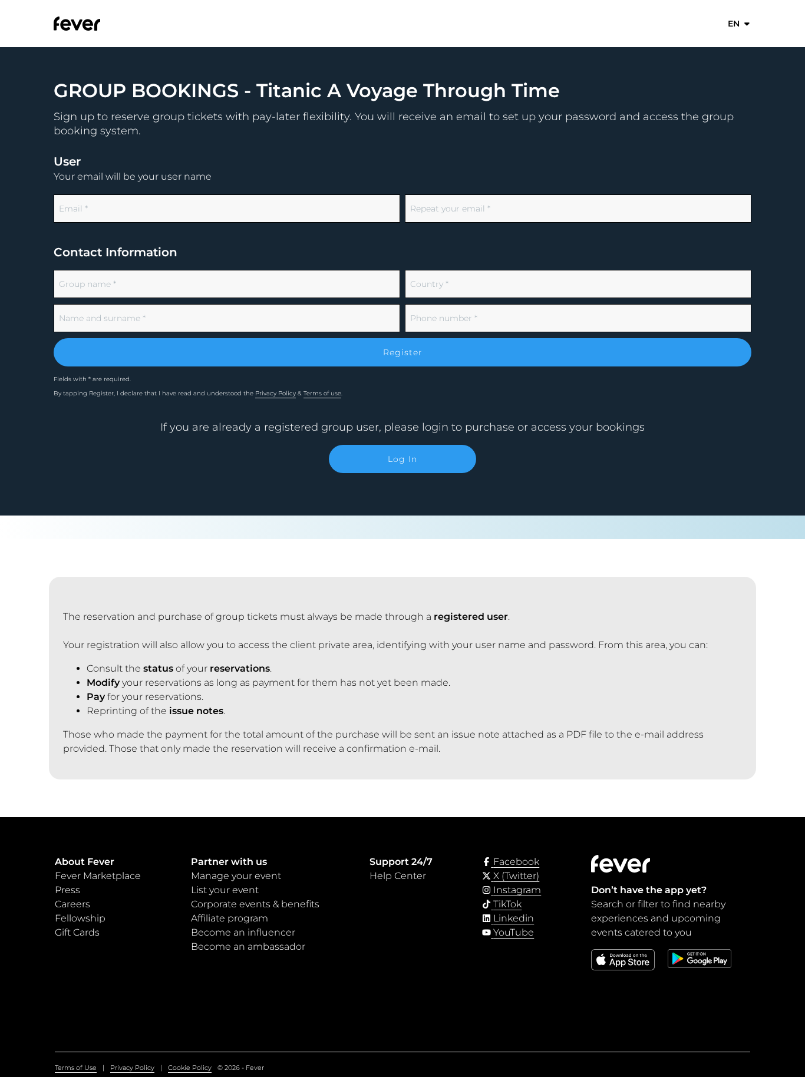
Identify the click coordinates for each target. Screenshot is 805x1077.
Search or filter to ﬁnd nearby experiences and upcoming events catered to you (658, 918)
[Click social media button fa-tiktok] (502, 904)
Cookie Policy (190, 1067)
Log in (402, 459)
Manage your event (236, 875)
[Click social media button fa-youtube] (508, 932)
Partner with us (229, 861)
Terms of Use (76, 1067)
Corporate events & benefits (255, 904)
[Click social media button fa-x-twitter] (510, 875)
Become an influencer (243, 932)
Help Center (397, 875)
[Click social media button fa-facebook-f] (510, 861)
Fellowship (80, 918)
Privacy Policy (275, 393)
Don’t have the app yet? (649, 890)
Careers (72, 904)
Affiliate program (229, 918)
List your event (225, 890)
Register (403, 352)
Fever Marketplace (98, 875)
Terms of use (322, 393)
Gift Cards (77, 932)
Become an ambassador (248, 946)
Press (67, 890)
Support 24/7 (401, 861)
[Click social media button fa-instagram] (511, 890)
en (734, 23)
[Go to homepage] (105, 23)
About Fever (84, 861)
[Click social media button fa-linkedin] (508, 918)
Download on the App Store (622, 970)
